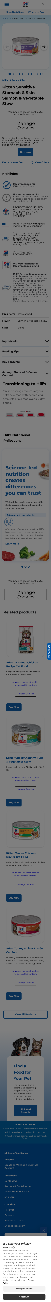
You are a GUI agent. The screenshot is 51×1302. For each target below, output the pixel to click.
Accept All (24, 1297)
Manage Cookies (24, 1288)
